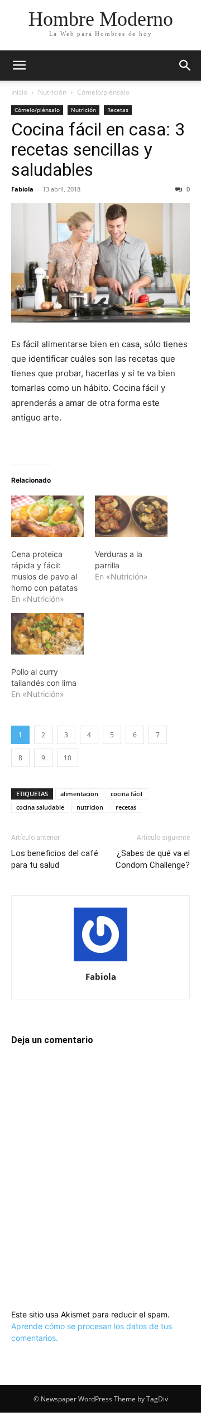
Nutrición (52, 92)
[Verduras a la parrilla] (131, 516)
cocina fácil (126, 793)
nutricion (89, 807)
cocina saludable (40, 807)
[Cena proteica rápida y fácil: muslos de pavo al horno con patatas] (47, 516)
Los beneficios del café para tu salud (54, 859)
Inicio (19, 92)
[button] (19, 65)
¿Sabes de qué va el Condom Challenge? (153, 859)
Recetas (117, 110)
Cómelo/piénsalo (103, 92)
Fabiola (22, 189)
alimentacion (79, 793)
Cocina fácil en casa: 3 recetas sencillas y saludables (98, 149)
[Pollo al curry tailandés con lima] (47, 634)
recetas (126, 807)
